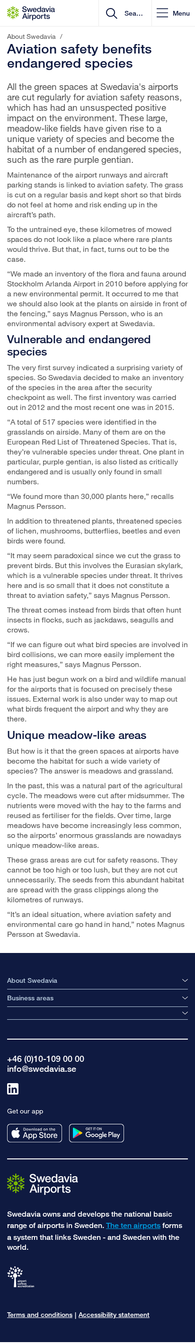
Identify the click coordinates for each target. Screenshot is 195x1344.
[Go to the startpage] (42, 1183)
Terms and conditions (39, 1314)
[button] (173, 13)
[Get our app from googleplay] (96, 1133)
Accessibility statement (114, 1314)
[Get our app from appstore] (34, 1133)
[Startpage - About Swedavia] (31, 13)
